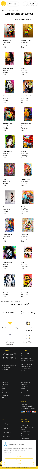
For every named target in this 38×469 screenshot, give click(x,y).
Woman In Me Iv (8, 96)
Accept (19, 456)
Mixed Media (6, 437)
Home (3, 10)
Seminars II (24, 391)
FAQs (22, 436)
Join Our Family (25, 382)
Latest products (26, 19)
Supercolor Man (8, 234)
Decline (19, 463)
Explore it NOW (25, 467)
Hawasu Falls (25, 179)
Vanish (23, 388)
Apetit (23, 207)
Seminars (24, 384)
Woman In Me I (7, 123)
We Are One (7, 40)
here (18, 467)
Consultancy (24, 386)
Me (4, 207)
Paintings (5, 424)
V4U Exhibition (25, 395)
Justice (23, 151)
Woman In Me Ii (26, 123)
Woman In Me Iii (26, 96)
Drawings (5, 428)
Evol (22, 262)
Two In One (7, 290)
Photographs (7, 432)
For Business (25, 438)
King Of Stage (7, 262)
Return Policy (25, 434)
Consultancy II (25, 393)
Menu (10, 4)
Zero (4, 179)
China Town (25, 234)
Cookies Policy (25, 432)
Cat (22, 290)
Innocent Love (7, 151)
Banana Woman (8, 68)
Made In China (25, 40)
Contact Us (24, 425)
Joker (23, 68)
